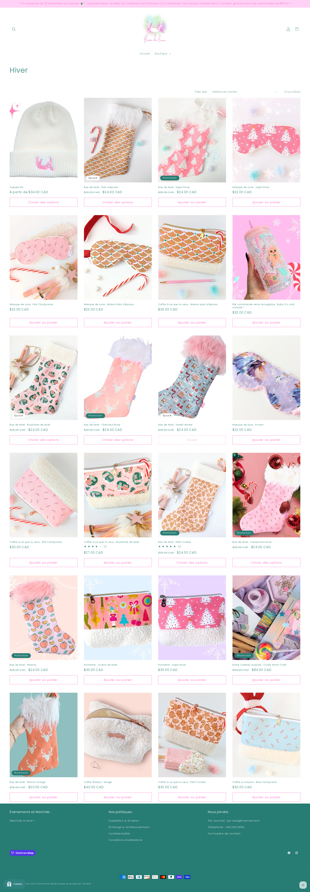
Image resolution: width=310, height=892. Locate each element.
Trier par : (202, 92)
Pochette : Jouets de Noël (100, 664)
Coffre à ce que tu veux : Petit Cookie (182, 782)
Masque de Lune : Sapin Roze (250, 187)
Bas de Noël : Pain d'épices (101, 187)
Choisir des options (43, 202)
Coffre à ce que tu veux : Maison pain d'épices (187, 304)
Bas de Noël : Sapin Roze (174, 187)
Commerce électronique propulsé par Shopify (63, 883)
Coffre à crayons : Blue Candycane (254, 782)
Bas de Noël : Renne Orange (28, 782)
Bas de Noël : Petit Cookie (174, 542)
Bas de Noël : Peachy (23, 664)
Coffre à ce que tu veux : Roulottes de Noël (111, 542)
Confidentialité (119, 833)
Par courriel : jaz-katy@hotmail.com (234, 821)
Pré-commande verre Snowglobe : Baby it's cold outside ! (263, 306)
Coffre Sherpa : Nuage (98, 782)
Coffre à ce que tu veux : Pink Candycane (36, 542)
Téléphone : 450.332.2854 (226, 827)
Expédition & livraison (124, 821)
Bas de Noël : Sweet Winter (175, 424)
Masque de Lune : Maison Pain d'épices (109, 304)
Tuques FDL (17, 187)
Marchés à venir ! (22, 821)
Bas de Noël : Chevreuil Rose (102, 424)
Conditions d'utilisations (125, 840)
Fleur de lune (27, 883)
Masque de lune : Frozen (248, 424)
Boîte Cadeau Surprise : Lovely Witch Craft (259, 664)
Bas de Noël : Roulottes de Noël (30, 424)
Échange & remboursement (129, 827)
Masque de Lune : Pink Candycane (31, 304)
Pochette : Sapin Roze (172, 664)
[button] (14, 29)
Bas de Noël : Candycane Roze (252, 542)
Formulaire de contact (224, 833)
